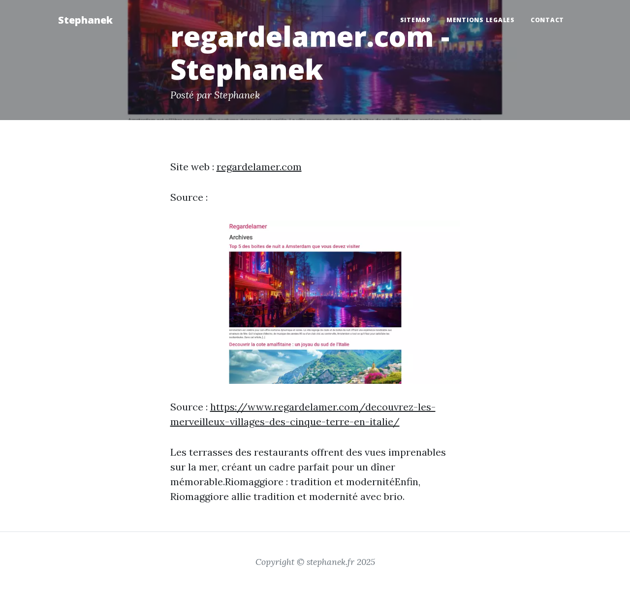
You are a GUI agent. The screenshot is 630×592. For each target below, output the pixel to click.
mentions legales (480, 20)
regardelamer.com (259, 166)
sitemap (415, 20)
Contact (547, 20)
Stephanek (85, 20)
